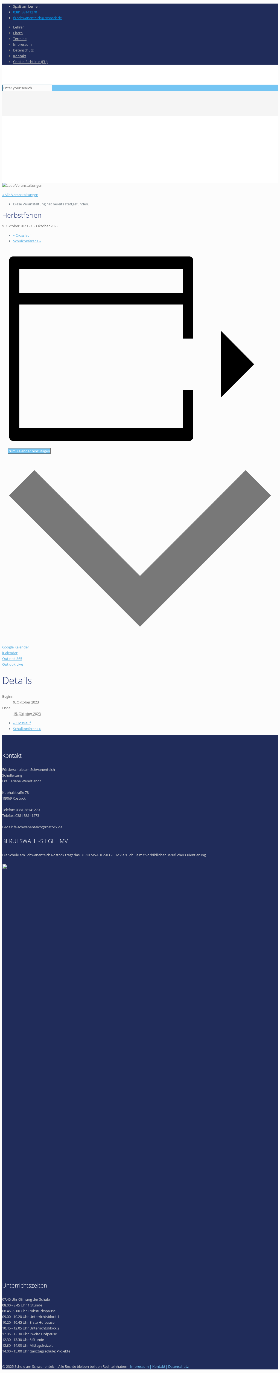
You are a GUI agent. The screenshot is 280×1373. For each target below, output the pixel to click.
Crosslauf (22, 235)
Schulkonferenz (27, 241)
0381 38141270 (25, 12)
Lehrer (18, 27)
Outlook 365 (12, 658)
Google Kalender (15, 647)
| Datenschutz (177, 1366)
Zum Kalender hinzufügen (29, 451)
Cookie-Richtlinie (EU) (30, 61)
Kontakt (19, 55)
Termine (20, 38)
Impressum (22, 44)
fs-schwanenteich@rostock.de (37, 17)
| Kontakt (157, 1366)
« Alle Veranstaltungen (20, 194)
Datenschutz (23, 50)
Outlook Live (12, 664)
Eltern (18, 32)
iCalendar (10, 652)
